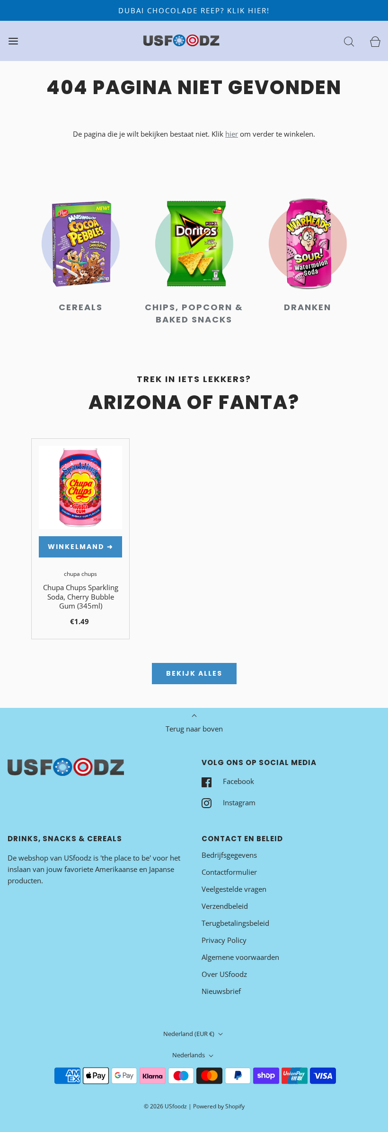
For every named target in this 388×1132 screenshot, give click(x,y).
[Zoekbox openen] (349, 41)
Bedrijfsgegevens (229, 855)
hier (231, 134)
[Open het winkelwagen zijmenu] (375, 41)
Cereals (81, 307)
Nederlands (189, 1055)
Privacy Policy (224, 940)
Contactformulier (229, 872)
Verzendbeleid (225, 906)
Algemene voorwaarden (240, 957)
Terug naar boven (194, 728)
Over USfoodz (224, 974)
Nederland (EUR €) (189, 1033)
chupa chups (80, 574)
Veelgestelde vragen (234, 889)
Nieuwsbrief (221, 991)
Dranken (307, 307)
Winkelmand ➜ (81, 546)
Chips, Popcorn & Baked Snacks (194, 313)
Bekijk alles (194, 673)
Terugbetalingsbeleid (235, 923)
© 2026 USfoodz (165, 1106)
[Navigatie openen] (13, 41)
